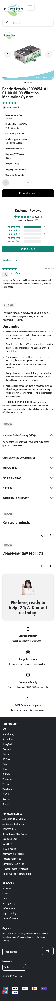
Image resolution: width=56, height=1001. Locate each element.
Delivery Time (9, 467)
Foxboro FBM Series (11, 858)
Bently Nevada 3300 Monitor (15, 834)
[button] (9, 103)
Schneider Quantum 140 (13, 863)
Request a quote (28, 193)
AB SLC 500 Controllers (13, 824)
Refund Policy (8, 908)
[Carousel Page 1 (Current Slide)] (25, 82)
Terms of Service (10, 918)
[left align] (7, 54)
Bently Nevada (8, 739)
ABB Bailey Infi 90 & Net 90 (14, 819)
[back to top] (50, 867)
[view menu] (30, 7)
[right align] (48, 54)
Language (7, 961)
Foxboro (6, 754)
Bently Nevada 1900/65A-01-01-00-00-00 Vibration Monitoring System (25, 93)
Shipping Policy (9, 913)
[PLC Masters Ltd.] (13, 10)
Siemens (6, 799)
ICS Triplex (7, 774)
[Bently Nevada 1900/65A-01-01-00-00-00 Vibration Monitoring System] (28, 54)
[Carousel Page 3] (31, 82)
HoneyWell (7, 744)
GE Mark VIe (8, 843)
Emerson (6, 749)
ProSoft (6, 794)
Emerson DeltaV (9, 839)
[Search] (8, 23)
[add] (28, 182)
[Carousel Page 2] (28, 82)
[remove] (5, 182)
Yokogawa (7, 779)
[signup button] (48, 951)
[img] (9, 269)
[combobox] (31, 23)
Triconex (6, 784)
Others (5, 804)
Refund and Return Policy (15, 497)
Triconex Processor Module (15, 868)
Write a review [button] (28, 249)
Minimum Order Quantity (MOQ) (19, 435)
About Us (6, 888)
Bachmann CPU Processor (14, 853)
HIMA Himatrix (9, 849)
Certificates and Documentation (18, 457)
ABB (4, 729)
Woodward (7, 789)
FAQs (4, 898)
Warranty (7, 487)
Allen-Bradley (8, 734)
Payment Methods (11, 477)
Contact (6, 893)
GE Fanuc (6, 759)
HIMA (5, 769)
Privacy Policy (8, 903)
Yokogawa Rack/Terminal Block (16, 873)
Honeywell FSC (9, 829)
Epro (4, 764)
